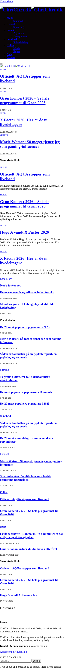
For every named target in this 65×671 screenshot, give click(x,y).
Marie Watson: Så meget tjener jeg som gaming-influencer (30, 144)
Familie (11, 30)
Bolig (9, 54)
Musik (16, 48)
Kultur (10, 45)
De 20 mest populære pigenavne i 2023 (25, 327)
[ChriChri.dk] (32, 10)
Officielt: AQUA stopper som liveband (24, 499)
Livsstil (11, 24)
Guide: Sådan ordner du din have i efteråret (28, 549)
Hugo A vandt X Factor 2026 (24, 232)
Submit (36, 661)
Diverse (11, 57)
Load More (6, 278)
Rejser (16, 51)
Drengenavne (20, 36)
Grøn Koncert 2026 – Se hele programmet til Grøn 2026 (24, 100)
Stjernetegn (19, 27)
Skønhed (18, 21)
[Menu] (1, 64)
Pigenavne (18, 33)
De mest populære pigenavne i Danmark (26, 392)
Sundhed (12, 39)
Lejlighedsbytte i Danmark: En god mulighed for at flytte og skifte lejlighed (31, 535)
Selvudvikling (20, 42)
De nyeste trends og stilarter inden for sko (27, 292)
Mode (10, 18)
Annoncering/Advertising (13, 651)
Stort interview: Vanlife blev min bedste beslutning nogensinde (25, 477)
